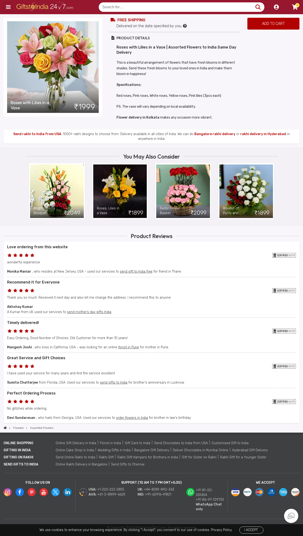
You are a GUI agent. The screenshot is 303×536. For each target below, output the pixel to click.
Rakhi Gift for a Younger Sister (243, 457)
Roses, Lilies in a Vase (108, 210)
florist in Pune (128, 347)
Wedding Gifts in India (114, 450)
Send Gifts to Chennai (127, 464)
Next (274, 191)
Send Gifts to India (21, 464)
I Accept (251, 530)
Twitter (55, 492)
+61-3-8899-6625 (111, 494)
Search (257, 7)
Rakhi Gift (106, 457)
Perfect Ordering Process (31, 393)
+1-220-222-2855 (110, 489)
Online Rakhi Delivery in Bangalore (81, 464)
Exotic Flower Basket (170, 210)
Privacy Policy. (221, 530)
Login (276, 7)
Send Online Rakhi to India (75, 457)
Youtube (44, 492)
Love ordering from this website (37, 247)
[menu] (8, 7)
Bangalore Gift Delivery (151, 450)
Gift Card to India (137, 443)
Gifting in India (17, 450)
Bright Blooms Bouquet (44, 210)
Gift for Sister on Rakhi (199, 457)
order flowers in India (132, 418)
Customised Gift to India (230, 443)
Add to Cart (273, 23)
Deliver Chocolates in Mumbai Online (200, 450)
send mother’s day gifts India (89, 312)
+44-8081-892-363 (159, 489)
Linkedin (67, 492)
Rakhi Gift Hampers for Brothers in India (147, 457)
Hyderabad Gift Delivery (250, 450)
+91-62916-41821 (158, 494)
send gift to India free (136, 272)
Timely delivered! (23, 322)
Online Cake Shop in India (75, 450)
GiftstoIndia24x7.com (45, 7)
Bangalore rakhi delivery (214, 134)
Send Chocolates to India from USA (181, 443)
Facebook (20, 492)
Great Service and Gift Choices (36, 358)
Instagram (8, 492)
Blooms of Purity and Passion (231, 211)
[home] (5, 428)
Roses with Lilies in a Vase (30, 105)
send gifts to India (113, 383)
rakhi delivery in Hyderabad (263, 134)
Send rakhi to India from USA (37, 134)
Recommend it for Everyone (33, 282)
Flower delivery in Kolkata (137, 117)
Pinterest (31, 492)
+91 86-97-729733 (210, 500)
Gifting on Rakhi (18, 457)
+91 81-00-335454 (204, 492)
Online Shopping (18, 443)
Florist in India (110, 443)
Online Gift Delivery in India (76, 443)
